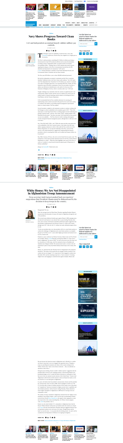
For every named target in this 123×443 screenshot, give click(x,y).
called (42, 401)
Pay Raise (58, 27)
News (40, 25)
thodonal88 (45, 147)
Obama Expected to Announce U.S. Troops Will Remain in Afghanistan (60, 420)
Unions (52, 27)
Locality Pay (64, 27)
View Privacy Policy (82, 46)
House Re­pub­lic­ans (52, 398)
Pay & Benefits (69, 25)
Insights (85, 25)
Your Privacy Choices (78, 1)
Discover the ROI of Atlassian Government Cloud (86, 139)
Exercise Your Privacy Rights (92, 1)
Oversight (53, 25)
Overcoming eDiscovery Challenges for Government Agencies (86, 123)
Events (73, 22)
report (40, 70)
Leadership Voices (93, 25)
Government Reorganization (36, 27)
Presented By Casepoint (84, 125)
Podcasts (67, 22)
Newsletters (84, 22)
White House (47, 27)
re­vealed (50, 238)
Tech (63, 25)
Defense (59, 25)
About (78, 22)
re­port (41, 407)
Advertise (91, 22)
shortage (45, 55)
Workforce (77, 25)
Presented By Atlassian (83, 141)
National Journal (30, 222)
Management (46, 25)
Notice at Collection (69, 1)
